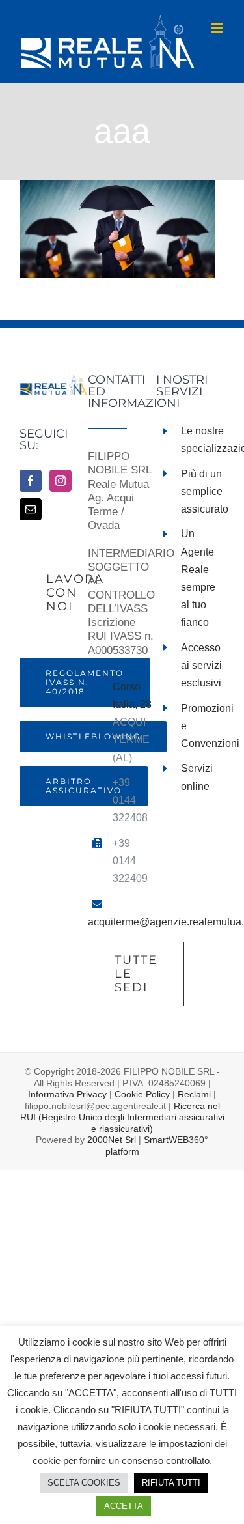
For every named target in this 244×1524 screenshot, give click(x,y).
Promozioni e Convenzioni (202, 726)
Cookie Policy (142, 1094)
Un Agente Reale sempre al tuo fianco (198, 578)
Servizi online (197, 777)
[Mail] (31, 509)
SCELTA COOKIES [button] (83, 1483)
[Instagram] (60, 481)
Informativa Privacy (67, 1094)
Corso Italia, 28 (132, 695)
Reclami (194, 1094)
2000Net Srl (111, 1140)
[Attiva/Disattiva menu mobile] (217, 28)
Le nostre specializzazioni (202, 439)
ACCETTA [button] (123, 1506)
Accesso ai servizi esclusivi (201, 665)
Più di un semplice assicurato (202, 491)
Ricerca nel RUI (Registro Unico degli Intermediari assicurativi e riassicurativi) (122, 1117)
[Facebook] (31, 481)
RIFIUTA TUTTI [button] (171, 1483)
